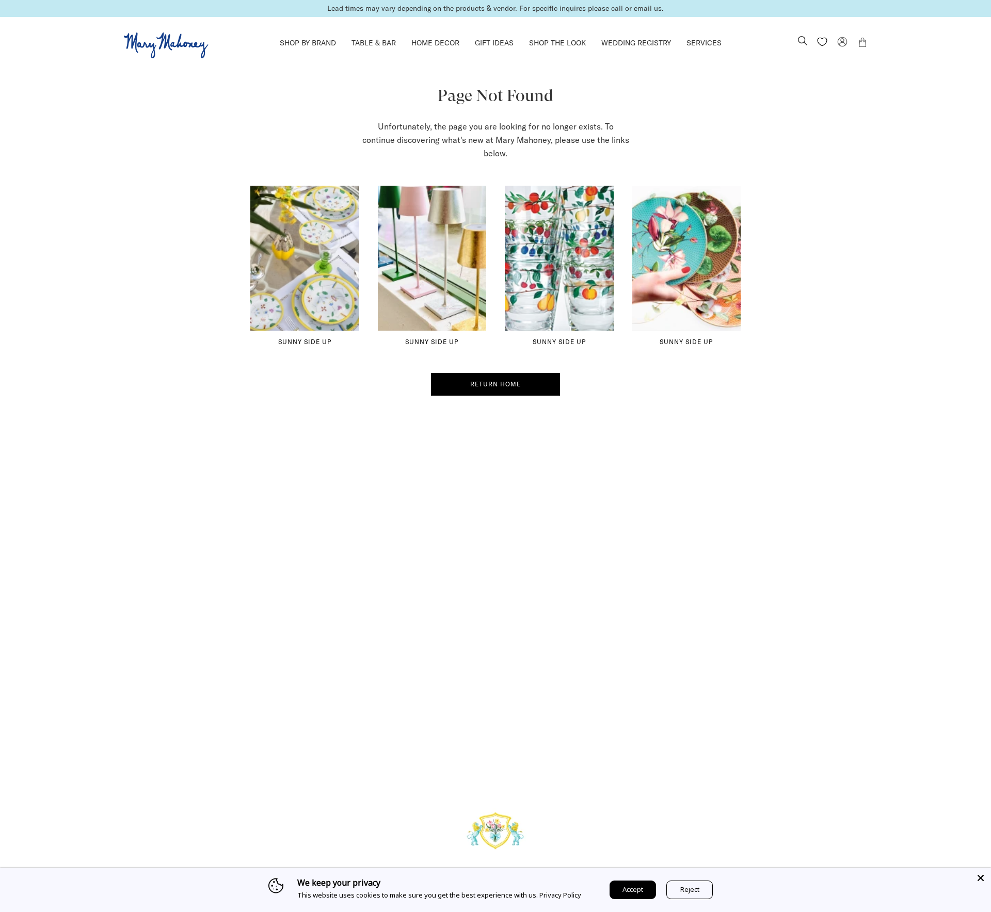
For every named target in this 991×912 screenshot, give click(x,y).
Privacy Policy (560, 895)
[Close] (981, 878)
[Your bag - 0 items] (862, 44)
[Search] (802, 41)
